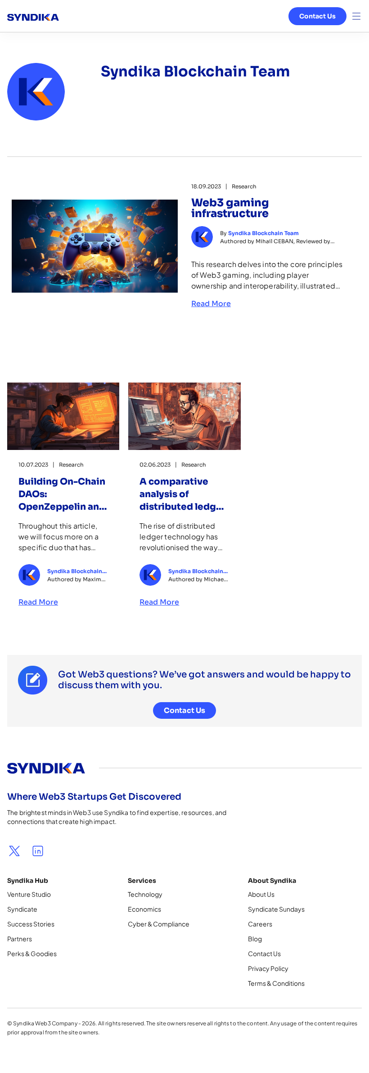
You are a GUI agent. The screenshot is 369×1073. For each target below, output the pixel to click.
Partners (19, 939)
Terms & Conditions (276, 983)
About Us (261, 894)
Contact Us (317, 16)
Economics (144, 909)
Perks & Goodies (32, 953)
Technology (145, 894)
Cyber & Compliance (158, 924)
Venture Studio (29, 894)
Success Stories (30, 924)
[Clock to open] (356, 16)
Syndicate (22, 909)
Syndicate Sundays (276, 909)
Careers (260, 924)
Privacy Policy (268, 968)
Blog (255, 939)
